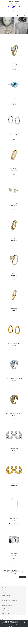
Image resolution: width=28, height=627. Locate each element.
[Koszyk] (24, 14)
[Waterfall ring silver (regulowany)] (14, 365)
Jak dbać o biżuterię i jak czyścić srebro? (9, 600)
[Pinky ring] (14, 85)
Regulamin (4, 587)
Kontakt (3, 590)
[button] (3, 14)
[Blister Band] (14, 225)
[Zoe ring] (14, 260)
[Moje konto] (17, 15)
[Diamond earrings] (14, 190)
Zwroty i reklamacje (5, 613)
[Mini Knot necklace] (14, 504)
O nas (3, 597)
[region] (14, 25)
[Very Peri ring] (14, 539)
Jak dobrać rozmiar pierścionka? (8, 603)
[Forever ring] (14, 50)
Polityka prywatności (6, 595)
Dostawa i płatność (5, 592)
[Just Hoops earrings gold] (14, 330)
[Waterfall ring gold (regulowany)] (14, 399)
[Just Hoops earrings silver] (14, 120)
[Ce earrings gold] (14, 469)
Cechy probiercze (5, 608)
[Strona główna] (14, 5)
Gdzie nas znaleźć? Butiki (6, 610)
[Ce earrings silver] (14, 434)
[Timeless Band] (14, 295)
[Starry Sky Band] (14, 155)
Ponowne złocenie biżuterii (7, 605)
